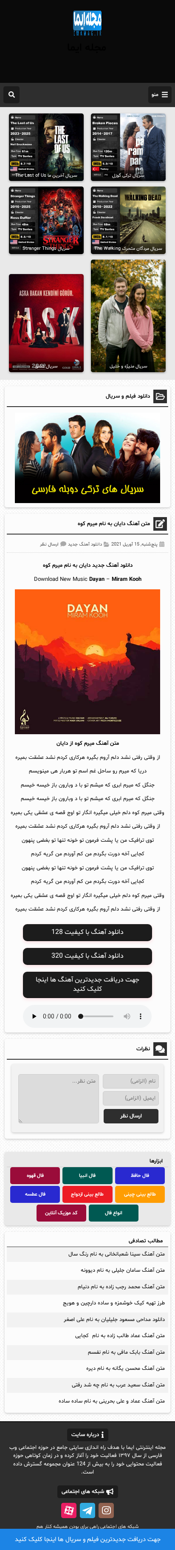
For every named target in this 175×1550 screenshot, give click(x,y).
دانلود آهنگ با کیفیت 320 (87, 956)
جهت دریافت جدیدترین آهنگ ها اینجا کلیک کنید (87, 984)
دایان (84, 565)
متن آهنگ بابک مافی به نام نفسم (126, 1352)
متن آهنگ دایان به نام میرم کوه (114, 524)
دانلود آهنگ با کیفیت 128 (87, 932)
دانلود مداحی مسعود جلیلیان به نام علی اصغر (114, 1320)
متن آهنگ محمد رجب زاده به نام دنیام (121, 1287)
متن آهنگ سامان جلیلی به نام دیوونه (123, 1270)
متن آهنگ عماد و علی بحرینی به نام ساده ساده (111, 1401)
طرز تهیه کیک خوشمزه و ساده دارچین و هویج (114, 1303)
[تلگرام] (87, 1510)
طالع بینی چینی (140, 1194)
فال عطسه (35, 1194)
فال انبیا (87, 1175)
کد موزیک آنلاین (61, 1213)
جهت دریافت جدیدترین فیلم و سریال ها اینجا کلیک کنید (88, 1539)
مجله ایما (86, 48)
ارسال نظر (49, 544)
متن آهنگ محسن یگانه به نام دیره (125, 1368)
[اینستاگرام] (106, 1510)
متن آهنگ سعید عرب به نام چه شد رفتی (118, 1385)
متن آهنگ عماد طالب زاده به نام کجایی (120, 1336)
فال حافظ (140, 1175)
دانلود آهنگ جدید (85, 544)
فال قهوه (35, 1175)
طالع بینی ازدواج (87, 1194)
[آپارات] (68, 1510)
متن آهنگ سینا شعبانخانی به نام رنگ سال (116, 1254)
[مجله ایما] (87, 37)
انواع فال (113, 1213)
